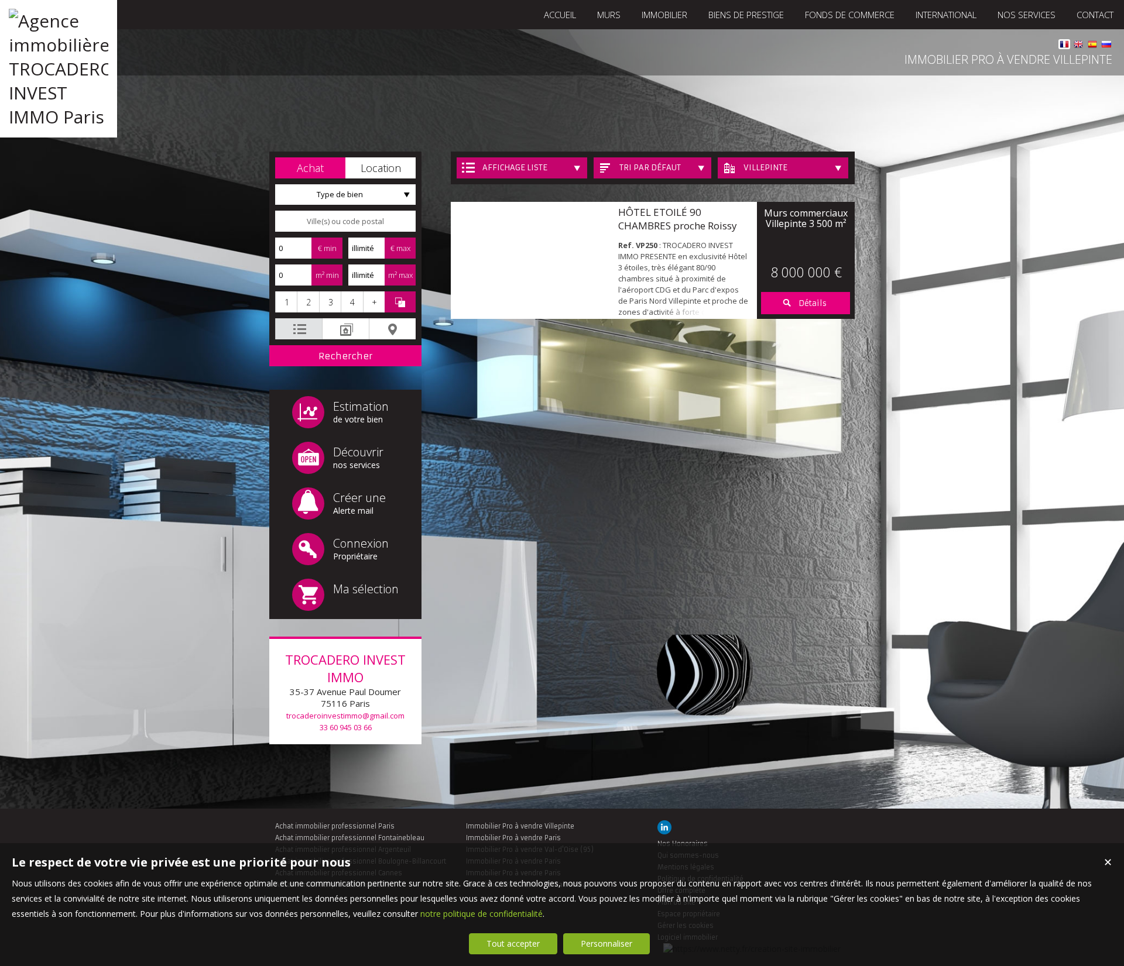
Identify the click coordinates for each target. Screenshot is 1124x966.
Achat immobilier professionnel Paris (335, 826)
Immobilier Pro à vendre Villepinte (520, 826)
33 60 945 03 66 (346, 727)
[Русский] (1106, 45)
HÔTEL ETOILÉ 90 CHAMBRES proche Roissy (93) (677, 225)
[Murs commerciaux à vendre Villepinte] (531, 260)
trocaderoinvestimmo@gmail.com (345, 715)
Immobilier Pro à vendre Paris (513, 838)
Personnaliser (606, 943)
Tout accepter (513, 943)
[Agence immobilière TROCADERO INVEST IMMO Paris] (58, 117)
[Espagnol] (1092, 45)
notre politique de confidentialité (481, 913)
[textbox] (345, 221)
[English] (1078, 45)
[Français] (1064, 45)
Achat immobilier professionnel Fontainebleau (349, 838)
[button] (310, 167)
